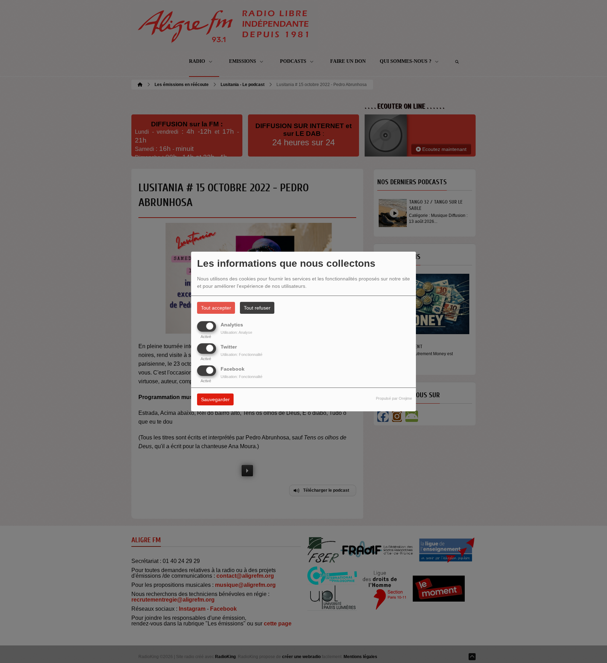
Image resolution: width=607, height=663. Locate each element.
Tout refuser (257, 308)
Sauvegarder (215, 400)
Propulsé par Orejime (394, 399)
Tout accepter (216, 308)
